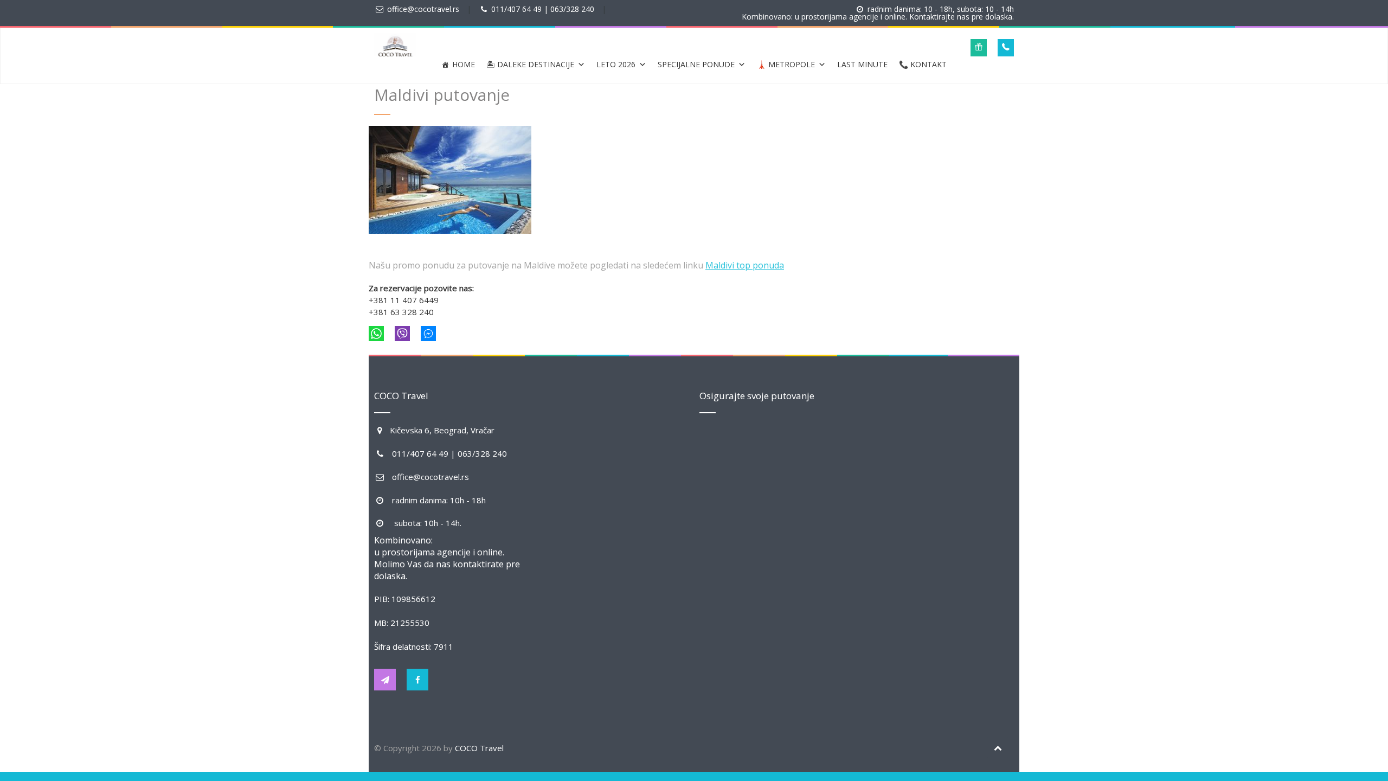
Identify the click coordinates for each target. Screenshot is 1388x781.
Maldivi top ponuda (744, 265)
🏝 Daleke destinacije (530, 64)
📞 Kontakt (923, 64)
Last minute (862, 64)
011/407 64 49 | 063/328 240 (542, 9)
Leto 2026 (615, 64)
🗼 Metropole (786, 64)
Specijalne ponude (696, 64)
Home (463, 64)
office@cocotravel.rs (423, 9)
